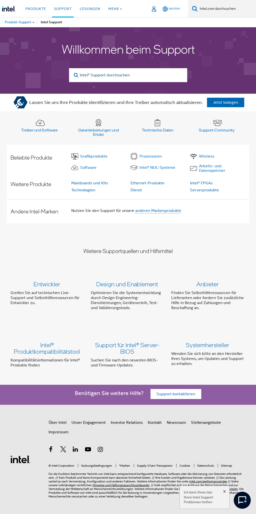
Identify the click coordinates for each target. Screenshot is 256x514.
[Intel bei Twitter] (63, 450)
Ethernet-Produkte (147, 183)
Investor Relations (127, 422)
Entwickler (47, 284)
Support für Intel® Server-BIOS (127, 348)
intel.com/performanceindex (208, 481)
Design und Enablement (127, 284)
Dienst (136, 190)
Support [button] (63, 9)
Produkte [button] (36, 9)
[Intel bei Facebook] (50, 450)
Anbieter (207, 284)
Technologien (83, 190)
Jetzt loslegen (225, 102)
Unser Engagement (89, 422)
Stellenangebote (206, 422)
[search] (76, 75)
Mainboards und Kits (89, 183)
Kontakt (155, 422)
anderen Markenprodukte (158, 210)
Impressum (58, 432)
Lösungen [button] (90, 9)
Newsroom (176, 422)
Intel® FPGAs (201, 183)
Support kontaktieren (175, 394)
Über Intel (57, 422)
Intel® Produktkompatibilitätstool (47, 348)
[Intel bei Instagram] (100, 450)
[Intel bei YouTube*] (88, 450)
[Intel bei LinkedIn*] (75, 450)
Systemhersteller (207, 345)
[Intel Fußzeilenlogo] (20, 459)
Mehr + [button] (115, 9)
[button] (128, 297)
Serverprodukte (204, 190)
